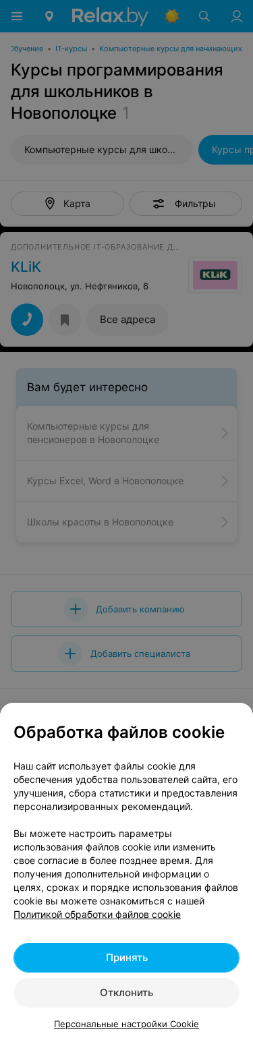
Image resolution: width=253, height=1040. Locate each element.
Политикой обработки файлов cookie (97, 914)
